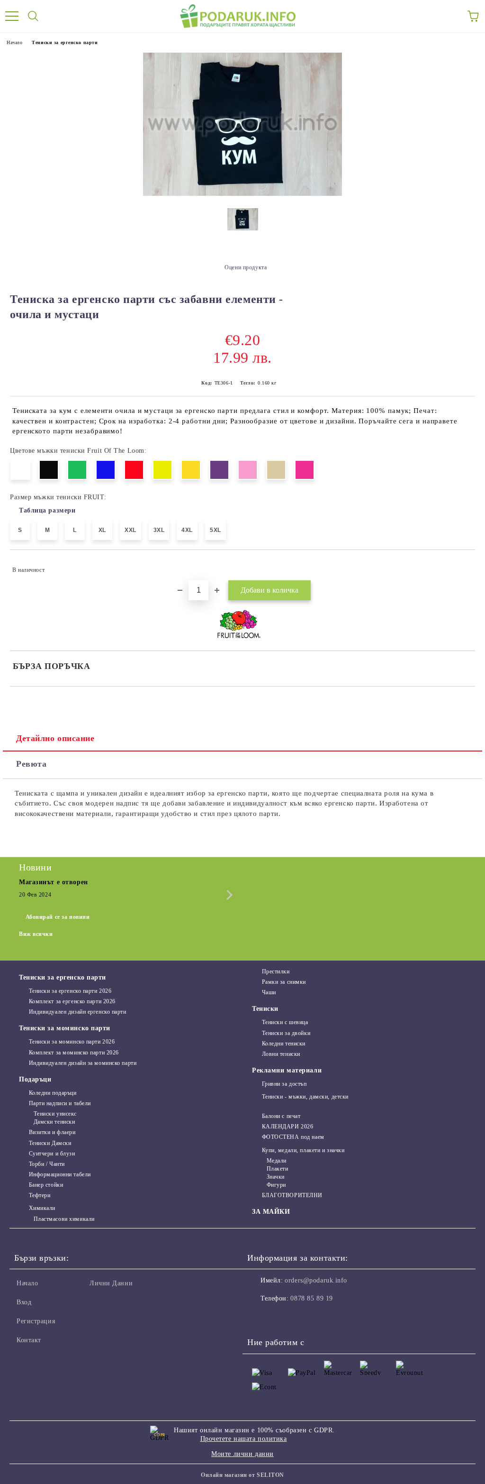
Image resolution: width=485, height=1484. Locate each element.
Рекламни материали (287, 1070)
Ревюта (31, 764)
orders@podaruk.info (316, 1280)
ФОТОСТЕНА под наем (293, 1137)
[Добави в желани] (461, 565)
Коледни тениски (283, 1043)
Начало (14, 42)
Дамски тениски (54, 1121)
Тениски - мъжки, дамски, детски (305, 1096)
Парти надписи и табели (60, 1103)
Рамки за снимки (284, 982)
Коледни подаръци (53, 1093)
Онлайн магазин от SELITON (242, 1475)
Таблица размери (47, 510)
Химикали (42, 1208)
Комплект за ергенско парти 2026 (72, 1001)
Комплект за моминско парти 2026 (74, 1052)
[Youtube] (301, 1317)
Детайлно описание (55, 738)
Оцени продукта (246, 267)
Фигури (276, 1185)
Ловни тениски (281, 1054)
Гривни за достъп (284, 1084)
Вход (24, 1302)
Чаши (269, 992)
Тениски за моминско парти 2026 (72, 1041)
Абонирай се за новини (58, 917)
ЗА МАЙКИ (271, 1211)
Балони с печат (281, 1116)
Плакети (277, 1168)
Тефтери (39, 1195)
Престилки (276, 971)
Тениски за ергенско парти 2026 (70, 991)
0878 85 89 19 (311, 1298)
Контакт (29, 1340)
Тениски (265, 1008)
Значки (276, 1176)
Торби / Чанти (47, 1164)
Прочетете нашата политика (243, 1438)
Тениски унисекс (55, 1113)
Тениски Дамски (50, 1143)
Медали (277, 1160)
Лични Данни (111, 1283)
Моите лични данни (242, 1453)
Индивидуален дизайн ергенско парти (77, 1011)
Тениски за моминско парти (64, 1028)
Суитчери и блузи (52, 1153)
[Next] (228, 895)
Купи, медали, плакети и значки (303, 1150)
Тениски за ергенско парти (65, 42)
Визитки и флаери (52, 1132)
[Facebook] (259, 1317)
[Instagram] (280, 1317)
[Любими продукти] (451, 16)
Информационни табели (60, 1174)
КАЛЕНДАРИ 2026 (287, 1126)
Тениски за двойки (286, 1033)
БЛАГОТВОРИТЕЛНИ (292, 1195)
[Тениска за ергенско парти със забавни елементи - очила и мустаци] (242, 193)
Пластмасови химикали (64, 1219)
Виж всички (36, 934)
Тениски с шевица (285, 1022)
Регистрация (36, 1321)
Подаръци (35, 1079)
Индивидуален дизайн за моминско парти (82, 1063)
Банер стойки (46, 1185)
